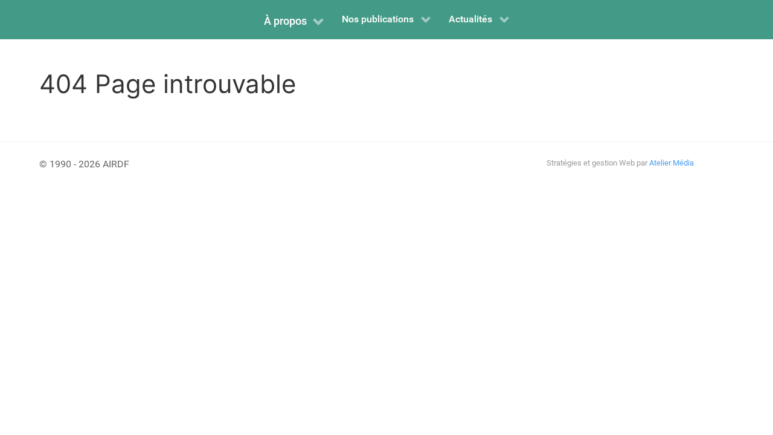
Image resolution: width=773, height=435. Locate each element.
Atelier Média (671, 162)
